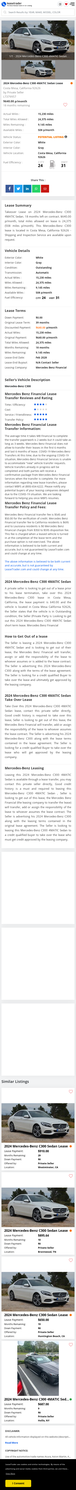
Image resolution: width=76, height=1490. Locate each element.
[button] (72, 4)
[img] (38, 40)
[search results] (60, 4)
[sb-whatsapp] (36, 189)
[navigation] (38, 50)
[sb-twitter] (18, 189)
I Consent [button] (18, 1483)
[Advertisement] (38, 891)
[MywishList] (66, 4)
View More (10, 1473)
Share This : (38, 180)
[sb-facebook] (10, 189)
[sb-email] (45, 189)
